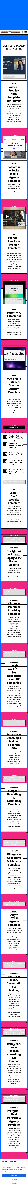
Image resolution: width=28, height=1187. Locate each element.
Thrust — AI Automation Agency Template (16, 445)
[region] (14, 1173)
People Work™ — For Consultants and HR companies (14, 674)
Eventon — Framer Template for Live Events (15, 462)
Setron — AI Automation (14, 314)
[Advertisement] (14, 15)
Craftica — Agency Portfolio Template (16, 454)
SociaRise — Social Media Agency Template (14, 174)
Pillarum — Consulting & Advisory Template (14, 859)
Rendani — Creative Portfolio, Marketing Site (16, 472)
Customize (14, 1179)
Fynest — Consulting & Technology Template (14, 798)
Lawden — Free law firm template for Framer (14, 94)
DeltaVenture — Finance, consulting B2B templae (14, 1052)
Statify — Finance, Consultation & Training (14, 983)
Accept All (14, 1175)
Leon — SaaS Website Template (14, 498)
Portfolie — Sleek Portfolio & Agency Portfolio (14, 1118)
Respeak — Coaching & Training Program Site (14, 741)
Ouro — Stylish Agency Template (14, 920)
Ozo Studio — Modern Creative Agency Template (14, 385)
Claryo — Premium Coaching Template (14, 609)
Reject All (14, 1183)
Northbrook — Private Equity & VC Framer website (14, 558)
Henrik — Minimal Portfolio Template (16, 437)
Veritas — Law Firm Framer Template (14, 243)
